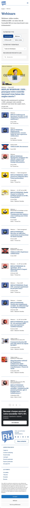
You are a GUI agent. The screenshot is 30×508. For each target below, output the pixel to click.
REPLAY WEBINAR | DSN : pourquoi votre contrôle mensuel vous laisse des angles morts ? (13, 93)
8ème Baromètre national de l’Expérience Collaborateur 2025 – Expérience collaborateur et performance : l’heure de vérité (19, 364)
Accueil (3, 8)
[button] (8, 36)
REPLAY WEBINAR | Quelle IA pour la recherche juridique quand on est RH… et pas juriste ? (19, 195)
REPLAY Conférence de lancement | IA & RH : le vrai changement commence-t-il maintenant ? (19, 117)
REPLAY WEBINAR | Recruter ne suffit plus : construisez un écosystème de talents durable (19, 234)
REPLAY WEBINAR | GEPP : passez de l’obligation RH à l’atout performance (19, 176)
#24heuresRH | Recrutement (19, 146)
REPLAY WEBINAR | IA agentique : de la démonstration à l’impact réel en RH (18, 268)
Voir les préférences (15, 504)
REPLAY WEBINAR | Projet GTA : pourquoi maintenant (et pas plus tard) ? (19, 286)
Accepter (15, 496)
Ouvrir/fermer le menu (27, 3)
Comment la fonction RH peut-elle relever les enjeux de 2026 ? (19, 343)
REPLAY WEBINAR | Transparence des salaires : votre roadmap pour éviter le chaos (19, 215)
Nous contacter (21, 441)
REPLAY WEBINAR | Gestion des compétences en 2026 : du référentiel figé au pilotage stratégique (19, 305)
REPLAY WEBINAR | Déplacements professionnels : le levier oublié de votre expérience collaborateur (18, 133)
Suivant (20, 405)
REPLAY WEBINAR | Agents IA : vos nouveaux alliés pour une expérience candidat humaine (19, 324)
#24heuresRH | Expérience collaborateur (19, 252)
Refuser (15, 500)
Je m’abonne (15, 422)
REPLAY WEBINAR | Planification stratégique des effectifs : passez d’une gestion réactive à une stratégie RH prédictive (19, 159)
